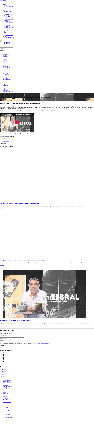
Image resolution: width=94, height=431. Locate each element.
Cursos (7, 23)
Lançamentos (8, 5)
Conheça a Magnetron (7, 386)
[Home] (3, 0)
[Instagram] (3, 353)
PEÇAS (8, 407)
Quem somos (8, 21)
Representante (9, 12)
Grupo (4, 55)
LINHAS (8, 410)
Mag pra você (6, 392)
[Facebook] (3, 355)
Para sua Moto (6, 2)
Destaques (5, 139)
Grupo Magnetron (9, 22)
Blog (4, 31)
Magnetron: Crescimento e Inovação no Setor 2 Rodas (15, 320)
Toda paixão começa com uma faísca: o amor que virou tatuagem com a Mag (22, 260)
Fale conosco (8, 33)
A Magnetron (6, 20)
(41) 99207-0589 (3, 371)
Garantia (7, 38)
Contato (4, 32)
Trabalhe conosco (9, 35)
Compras (7, 14)
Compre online (9, 9)
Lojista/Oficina (9, 15)
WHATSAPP (9, 417)
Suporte (4, 36)
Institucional (5, 385)
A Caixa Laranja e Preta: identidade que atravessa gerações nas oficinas (20, 203)
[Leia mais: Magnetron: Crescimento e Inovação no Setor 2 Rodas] (47, 292)
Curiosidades (5, 138)
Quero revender (9, 7)
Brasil (8, 42)
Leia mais (2, 208)
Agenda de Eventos (10, 27)
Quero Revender (6, 382)
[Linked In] (3, 357)
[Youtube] (3, 359)
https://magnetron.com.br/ (32, 133)
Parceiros (7, 26)
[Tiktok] (3, 361)
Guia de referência (9, 19)
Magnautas (8, 25)
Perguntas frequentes (10, 37)
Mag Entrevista (30, 110)
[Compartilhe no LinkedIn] (9, 143)
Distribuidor (8, 11)
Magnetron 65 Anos (10, 30)
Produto (4, 4)
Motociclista (8, 16)
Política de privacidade (8, 91)
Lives (7, 28)
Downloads (5, 10)
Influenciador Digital (10, 17)
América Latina (10, 43)
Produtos (5, 379)
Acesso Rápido (6, 398)
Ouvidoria (2, 376)
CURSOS (8, 414)
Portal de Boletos (6, 399)
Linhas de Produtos (10, 6)
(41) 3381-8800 (3, 369)
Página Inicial (6, 53)
